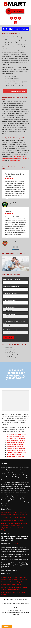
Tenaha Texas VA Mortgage (15, 444)
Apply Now (25, 603)
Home (6, 600)
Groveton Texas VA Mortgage (16, 450)
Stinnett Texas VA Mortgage (15, 442)
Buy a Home (14, 600)
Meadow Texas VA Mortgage (15, 436)
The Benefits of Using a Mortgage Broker (13, 517)
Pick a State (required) (10, 330)
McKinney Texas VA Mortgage (16, 440)
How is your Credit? (9, 314)
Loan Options (7, 603)
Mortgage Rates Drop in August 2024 (12, 520)
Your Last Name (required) (11, 286)
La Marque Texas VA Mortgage (16, 452)
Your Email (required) (9, 300)
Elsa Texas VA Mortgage (14, 454)
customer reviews (15, 160)
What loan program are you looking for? (14, 322)
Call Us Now (17, 11)
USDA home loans (13, 158)
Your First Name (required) (11, 279)
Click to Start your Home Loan (15, 91)
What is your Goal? (9, 307)
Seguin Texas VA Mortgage (15, 446)
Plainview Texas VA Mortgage (16, 438)
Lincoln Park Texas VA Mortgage (16, 434)
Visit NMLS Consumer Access (18, 544)
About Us (16, 603)
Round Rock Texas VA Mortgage (16, 448)
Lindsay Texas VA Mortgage (15, 456)
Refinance (23, 600)
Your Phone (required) (10, 293)
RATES (16, 607)
